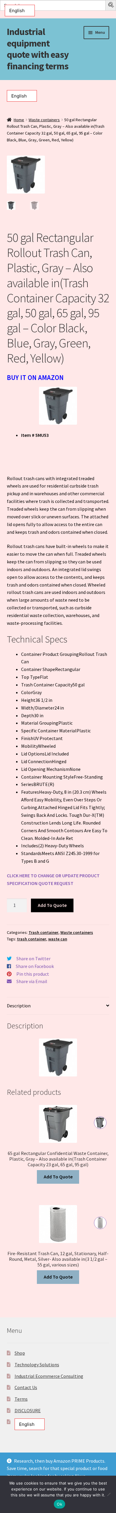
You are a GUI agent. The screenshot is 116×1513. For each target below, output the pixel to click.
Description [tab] (19, 1006)
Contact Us (26, 1387)
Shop (20, 1353)
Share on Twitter (33, 958)
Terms (21, 1399)
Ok (59, 1504)
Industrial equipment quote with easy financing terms (38, 49)
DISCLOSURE (28, 1410)
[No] (109, 1494)
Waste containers (44, 119)
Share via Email (31, 981)
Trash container (43, 932)
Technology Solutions (37, 1364)
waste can (57, 939)
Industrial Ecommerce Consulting (49, 1376)
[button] (112, 6)
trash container (31, 939)
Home (19, 119)
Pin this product (32, 974)
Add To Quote (52, 905)
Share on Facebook (35, 966)
